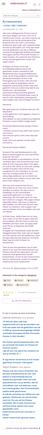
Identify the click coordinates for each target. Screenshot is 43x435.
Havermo (33, 280)
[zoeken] (34, 4)
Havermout (23, 285)
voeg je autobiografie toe (31, 10)
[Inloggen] (39, 4)
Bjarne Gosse (20, 268)
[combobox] (20, 16)
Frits (8, 280)
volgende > (22, 25)
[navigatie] (3, 3)
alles (13, 25)
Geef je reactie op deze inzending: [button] (22, 428)
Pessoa (20, 280)
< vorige (6, 25)
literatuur (31, 275)
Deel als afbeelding (23, 301)
